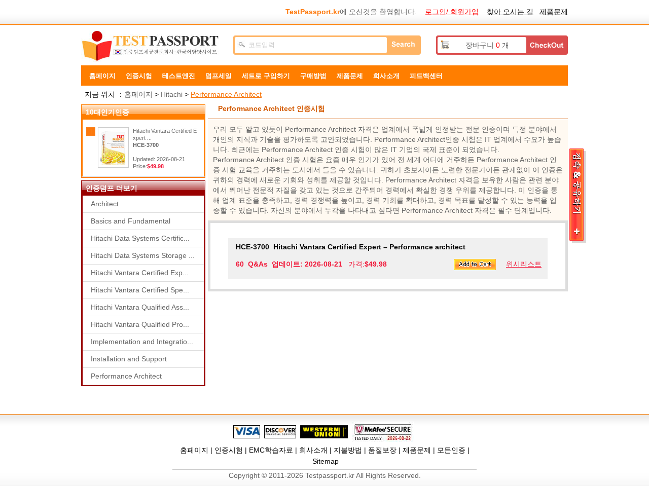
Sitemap (325, 461)
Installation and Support (129, 359)
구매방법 (313, 76)
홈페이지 (102, 76)
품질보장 (382, 450)
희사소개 (386, 76)
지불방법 (348, 450)
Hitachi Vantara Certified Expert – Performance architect (350, 247)
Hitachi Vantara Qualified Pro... (140, 324)
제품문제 (553, 12)
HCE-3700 (146, 145)
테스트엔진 (178, 76)
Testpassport (152, 46)
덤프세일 (218, 76)
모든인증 (451, 450)
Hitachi (172, 94)
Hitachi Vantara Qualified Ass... (140, 307)
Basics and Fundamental (130, 221)
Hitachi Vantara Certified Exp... (140, 273)
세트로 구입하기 (266, 76)
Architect (105, 204)
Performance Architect (226, 94)
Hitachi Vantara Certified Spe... (140, 290)
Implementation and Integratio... (142, 342)
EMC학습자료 (271, 450)
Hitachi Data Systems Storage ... (143, 255)
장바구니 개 (487, 45)
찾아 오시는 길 (510, 12)
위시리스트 (524, 264)
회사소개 (313, 450)
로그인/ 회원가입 (452, 12)
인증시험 (139, 76)
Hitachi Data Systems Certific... (140, 238)
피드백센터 (426, 76)
